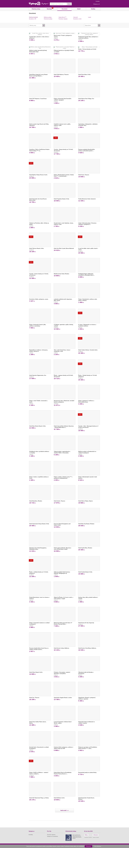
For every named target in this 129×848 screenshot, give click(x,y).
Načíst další (63, 810)
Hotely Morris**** (62, 17)
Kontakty (98, 1)
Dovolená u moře (77, 18)
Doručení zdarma (51, 834)
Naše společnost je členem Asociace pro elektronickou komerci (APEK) (76, 836)
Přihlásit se (95, 4)
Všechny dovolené (33, 17)
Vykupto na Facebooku (52, 836)
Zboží (78, 9)
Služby (93, 9)
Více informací (97, 846)
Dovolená (64, 9)
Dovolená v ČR (32, 18)
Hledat (69, 4)
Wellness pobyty (48, 17)
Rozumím (88, 846)
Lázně (89, 17)
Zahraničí (75, 17)
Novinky (50, 8)
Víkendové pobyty (48, 18)
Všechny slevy (36, 9)
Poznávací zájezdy (63, 18)
